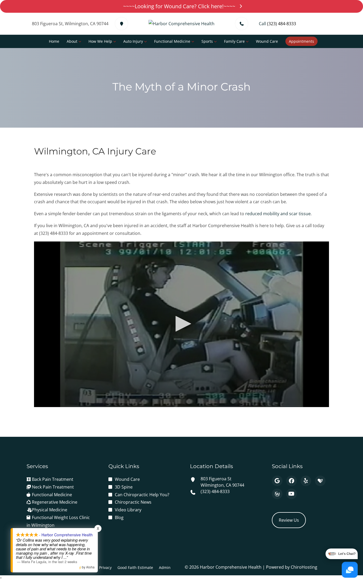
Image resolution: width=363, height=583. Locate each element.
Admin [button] (165, 567)
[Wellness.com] (277, 494)
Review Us (289, 520)
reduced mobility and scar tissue (278, 214)
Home (54, 41)
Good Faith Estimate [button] (135, 567)
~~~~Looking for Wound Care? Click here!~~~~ (179, 6)
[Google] (277, 481)
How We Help (100, 41)
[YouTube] (291, 494)
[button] (181, 323)
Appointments (301, 41)
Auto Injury (133, 41)
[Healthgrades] (320, 481)
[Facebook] (291, 481)
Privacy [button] (105, 567)
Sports (207, 41)
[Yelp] (306, 481)
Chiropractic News (133, 502)
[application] (181, 324)
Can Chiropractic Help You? (142, 495)
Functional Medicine (172, 41)
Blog (119, 517)
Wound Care (267, 41)
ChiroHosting (304, 567)
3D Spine (124, 487)
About (72, 41)
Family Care (234, 41)
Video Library (128, 510)
